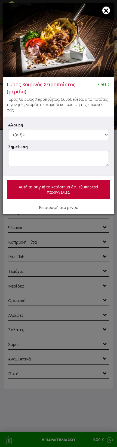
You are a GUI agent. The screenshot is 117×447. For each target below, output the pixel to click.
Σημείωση (18, 146)
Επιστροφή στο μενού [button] (58, 207)
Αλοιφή (15, 125)
